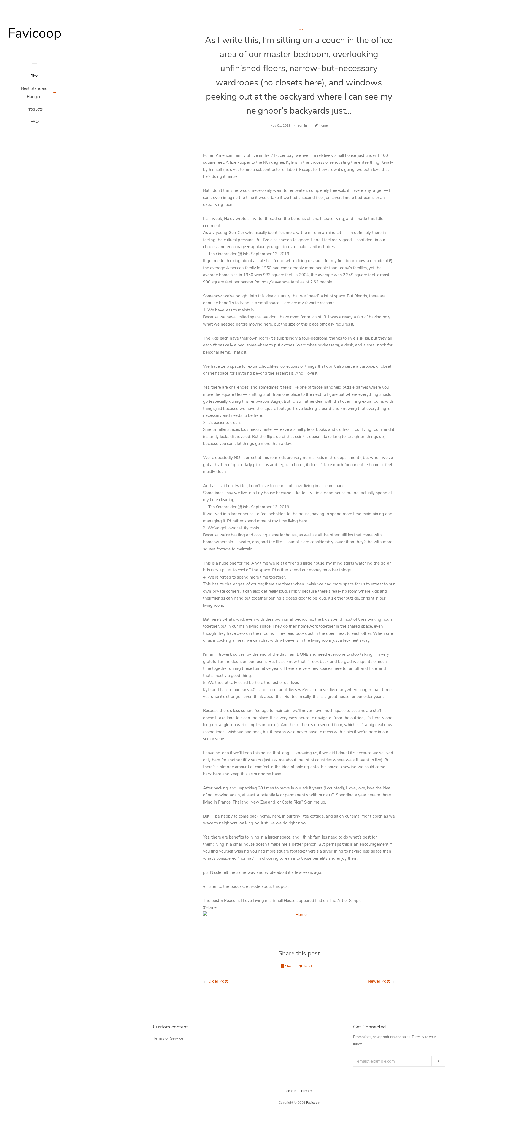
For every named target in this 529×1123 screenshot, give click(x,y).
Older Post (218, 981)
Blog (34, 76)
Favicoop (313, 1102)
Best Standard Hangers (34, 93)
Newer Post (379, 981)
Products (34, 109)
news (299, 29)
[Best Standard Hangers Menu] (55, 93)
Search (291, 1091)
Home (323, 125)
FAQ (35, 121)
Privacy (306, 1091)
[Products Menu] (45, 109)
